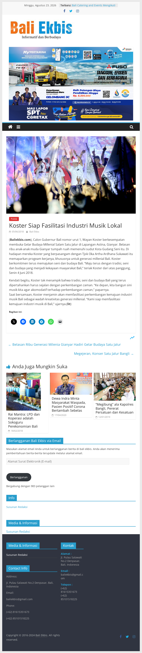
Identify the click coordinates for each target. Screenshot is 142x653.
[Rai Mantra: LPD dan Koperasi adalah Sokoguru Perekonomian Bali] (23, 375)
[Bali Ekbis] (10, 127)
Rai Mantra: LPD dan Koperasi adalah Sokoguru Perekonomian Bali (24, 420)
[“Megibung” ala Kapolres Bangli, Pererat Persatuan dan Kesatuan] (115, 375)
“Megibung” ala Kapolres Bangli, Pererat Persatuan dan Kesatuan (114, 408)
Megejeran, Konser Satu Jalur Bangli (104, 353)
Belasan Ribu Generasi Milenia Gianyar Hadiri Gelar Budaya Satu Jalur (64, 344)
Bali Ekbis (34, 231)
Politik (14, 218)
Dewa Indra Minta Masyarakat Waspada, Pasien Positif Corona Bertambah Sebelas (69, 404)
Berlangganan (19, 477)
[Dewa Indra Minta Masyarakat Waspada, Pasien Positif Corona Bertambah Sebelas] (71, 375)
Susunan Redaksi (17, 507)
